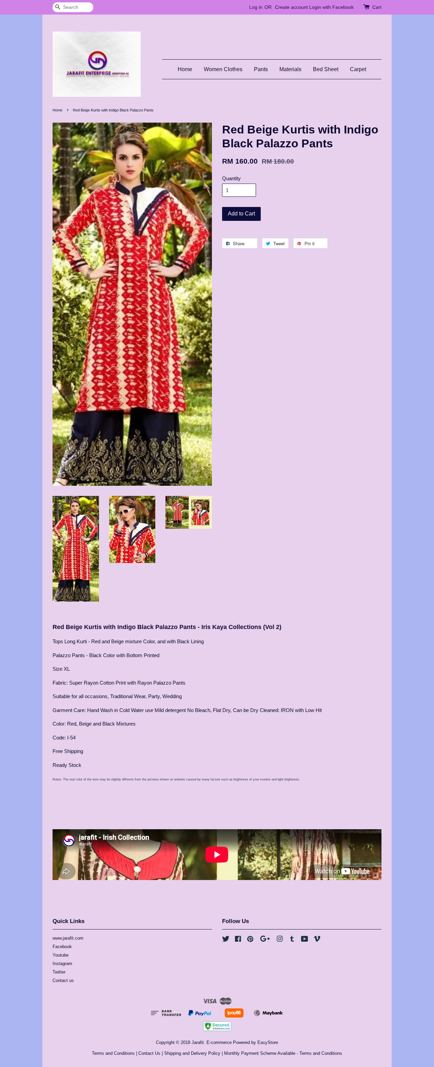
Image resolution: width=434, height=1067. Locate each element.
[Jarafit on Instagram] (279, 940)
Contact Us (149, 1053)
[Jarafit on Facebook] (238, 940)
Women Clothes (223, 69)
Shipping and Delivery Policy (192, 1053)
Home (185, 69)
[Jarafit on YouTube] (305, 940)
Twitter (59, 972)
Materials (290, 69)
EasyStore (267, 1042)
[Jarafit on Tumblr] (292, 940)
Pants (261, 69)
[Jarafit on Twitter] (226, 940)
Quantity (231, 178)
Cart (376, 7)
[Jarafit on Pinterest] (250, 940)
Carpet (358, 69)
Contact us (63, 980)
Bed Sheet (325, 69)
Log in (255, 7)
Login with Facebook (331, 7)
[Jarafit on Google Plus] (265, 940)
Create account (291, 7)
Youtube (60, 955)
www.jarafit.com (68, 938)
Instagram (62, 963)
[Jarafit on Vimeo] (317, 940)
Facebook (62, 946)
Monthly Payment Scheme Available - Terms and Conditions (283, 1053)
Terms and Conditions (113, 1053)
